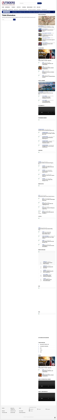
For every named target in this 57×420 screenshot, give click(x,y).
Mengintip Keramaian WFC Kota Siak (48, 267)
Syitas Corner (44, 100)
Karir (20, 408)
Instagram (48, 409)
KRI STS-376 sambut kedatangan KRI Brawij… (48, 200)
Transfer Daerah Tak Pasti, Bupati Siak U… (47, 172)
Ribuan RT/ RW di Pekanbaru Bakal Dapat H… (47, 138)
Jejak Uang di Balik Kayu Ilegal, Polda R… (48, 238)
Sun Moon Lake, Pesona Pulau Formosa (47, 263)
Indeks (3, 408)
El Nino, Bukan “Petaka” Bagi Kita (44, 60)
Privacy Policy (13, 410)
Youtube (31, 410)
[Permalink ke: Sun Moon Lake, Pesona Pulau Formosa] (46, 255)
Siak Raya (39, 161)
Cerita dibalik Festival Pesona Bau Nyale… (47, 280)
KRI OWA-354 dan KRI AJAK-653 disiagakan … (48, 213)
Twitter (40, 409)
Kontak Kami (12, 412)
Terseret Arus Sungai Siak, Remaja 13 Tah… (47, 180)
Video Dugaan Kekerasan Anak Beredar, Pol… (48, 242)
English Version (45, 33)
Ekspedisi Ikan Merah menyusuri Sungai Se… (47, 276)
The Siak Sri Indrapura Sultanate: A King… (46, 27)
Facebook (31, 409)
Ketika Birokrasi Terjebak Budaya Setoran (48, 77)
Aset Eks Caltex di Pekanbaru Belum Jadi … (46, 130)
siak (41, 351)
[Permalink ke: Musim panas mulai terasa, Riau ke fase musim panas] (46, 189)
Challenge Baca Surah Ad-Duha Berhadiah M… (48, 246)
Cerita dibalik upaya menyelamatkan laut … (46, 102)
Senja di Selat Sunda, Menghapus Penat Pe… (46, 98)
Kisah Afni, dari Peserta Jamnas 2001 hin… (48, 176)
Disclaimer (21, 410)
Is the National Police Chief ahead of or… (47, 44)
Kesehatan (49, 33)
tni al (41, 350)
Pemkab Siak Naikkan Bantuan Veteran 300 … (48, 167)
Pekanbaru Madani (41, 129)
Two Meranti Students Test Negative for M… (47, 36)
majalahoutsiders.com (44, 344)
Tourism (44, 278)
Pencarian (39, 3)
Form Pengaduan (22, 412)
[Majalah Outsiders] (8, 3)
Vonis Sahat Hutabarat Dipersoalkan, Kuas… (46, 233)
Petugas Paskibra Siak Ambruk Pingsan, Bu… (45, 163)
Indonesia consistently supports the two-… (48, 40)
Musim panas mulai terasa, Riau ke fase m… (46, 196)
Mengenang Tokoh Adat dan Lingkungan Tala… (47, 204)
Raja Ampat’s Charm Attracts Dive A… (47, 31)
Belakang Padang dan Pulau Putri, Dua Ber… (45, 93)
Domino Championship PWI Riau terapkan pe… (48, 272)
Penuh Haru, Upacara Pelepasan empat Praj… (48, 208)
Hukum (39, 216)
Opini (39, 59)
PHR (40, 348)
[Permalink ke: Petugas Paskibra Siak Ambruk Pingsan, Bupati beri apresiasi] (46, 156)
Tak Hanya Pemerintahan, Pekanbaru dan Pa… (47, 142)
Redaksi (3, 410)
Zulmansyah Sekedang (44, 346)
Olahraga (44, 270)
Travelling (45, 261)
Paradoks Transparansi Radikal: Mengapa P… (48, 73)
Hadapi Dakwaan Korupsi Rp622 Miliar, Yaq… (45, 229)
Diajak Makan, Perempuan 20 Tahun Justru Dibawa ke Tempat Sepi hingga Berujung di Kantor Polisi (23, 11)
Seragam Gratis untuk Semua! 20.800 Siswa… (48, 147)
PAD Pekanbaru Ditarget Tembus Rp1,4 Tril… (48, 134)
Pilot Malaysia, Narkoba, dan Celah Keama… (47, 64)
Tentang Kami (4, 412)
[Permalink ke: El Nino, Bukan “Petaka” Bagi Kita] (46, 54)
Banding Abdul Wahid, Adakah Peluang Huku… (48, 68)
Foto (39, 195)
